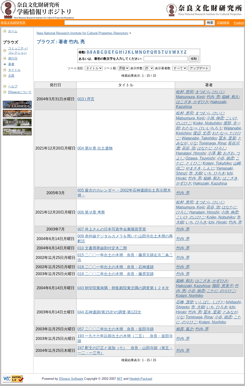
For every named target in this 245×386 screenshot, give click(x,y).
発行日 (12, 58)
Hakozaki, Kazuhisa (210, 183)
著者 (11, 64)
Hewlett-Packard (140, 379)
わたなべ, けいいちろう (202, 128)
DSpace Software (71, 379)
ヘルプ (12, 86)
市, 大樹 (195, 173)
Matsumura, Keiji (190, 97)
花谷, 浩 (188, 148)
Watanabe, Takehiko (199, 138)
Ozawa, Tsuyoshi (200, 158)
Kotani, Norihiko (189, 296)
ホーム (12, 31)
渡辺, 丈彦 (201, 133)
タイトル (14, 70)
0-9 (89, 52)
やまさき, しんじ (199, 168)
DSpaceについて (20, 92)
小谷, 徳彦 (225, 158)
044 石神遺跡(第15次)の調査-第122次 (109, 312)
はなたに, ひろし (211, 148)
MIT (119, 379)
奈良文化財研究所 (13, 22)
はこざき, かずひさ (192, 102)
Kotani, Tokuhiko (217, 163)
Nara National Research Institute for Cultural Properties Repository (82, 33)
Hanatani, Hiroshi (191, 153)
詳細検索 (223, 22)
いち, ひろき (214, 173)
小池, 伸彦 (214, 118)
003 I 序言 (85, 99)
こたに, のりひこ (221, 291)
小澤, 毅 (214, 153)
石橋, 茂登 (184, 302)
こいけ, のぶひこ (190, 217)
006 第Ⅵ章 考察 (91, 212)
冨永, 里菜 (227, 138)
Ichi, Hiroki (217, 222)
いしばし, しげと (209, 302)
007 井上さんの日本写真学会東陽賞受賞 (111, 229)
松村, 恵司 (184, 92)
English (239, 23)
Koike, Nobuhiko (207, 123)
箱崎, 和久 (230, 97)
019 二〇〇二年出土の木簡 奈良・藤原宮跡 (115, 274)
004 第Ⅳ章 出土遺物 (95, 148)
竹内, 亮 (213, 97)
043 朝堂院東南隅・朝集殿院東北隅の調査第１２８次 (123, 288)
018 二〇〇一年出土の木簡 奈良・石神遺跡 (115, 267)
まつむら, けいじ (209, 92)
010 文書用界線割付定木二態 (102, 248)
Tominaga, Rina (212, 143)
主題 (11, 75)
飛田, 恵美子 (222, 286)
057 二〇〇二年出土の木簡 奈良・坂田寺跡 (115, 329)
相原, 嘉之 (184, 329)
